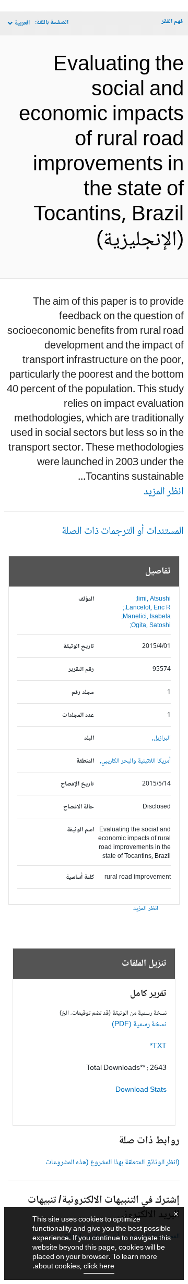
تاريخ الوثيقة (78, 646)
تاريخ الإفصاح (77, 784)
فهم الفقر (172, 21)
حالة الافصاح (78, 807)
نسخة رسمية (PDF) (139, 1024)
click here (99, 1267)
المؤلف (86, 599)
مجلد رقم (83, 692)
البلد (89, 738)
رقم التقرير (81, 669)
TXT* (158, 1046)
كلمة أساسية (80, 877)
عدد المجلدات (78, 715)
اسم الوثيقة (80, 830)
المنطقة (85, 761)
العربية (22, 23)
